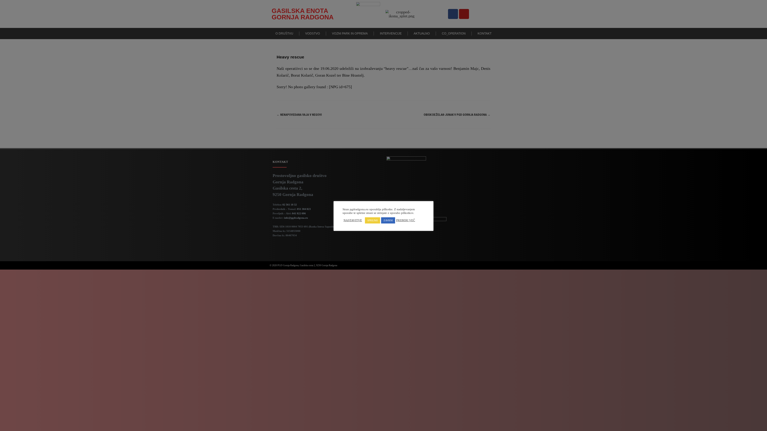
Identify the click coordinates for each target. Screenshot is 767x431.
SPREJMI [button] (372, 220)
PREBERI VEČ (405, 220)
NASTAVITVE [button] (353, 220)
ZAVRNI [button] (388, 220)
